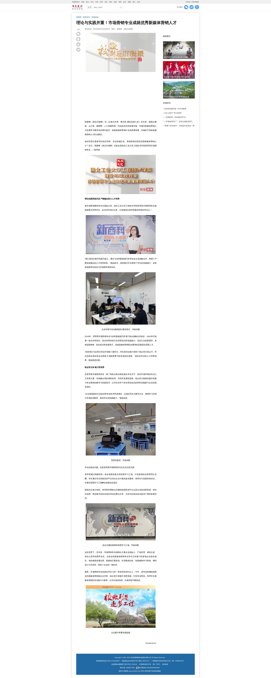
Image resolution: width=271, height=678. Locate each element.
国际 (120, 2)
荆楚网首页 (76, 2)
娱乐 (124, 2)
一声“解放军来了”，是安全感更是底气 (178, 121)
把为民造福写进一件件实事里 (175, 109)
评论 (92, 2)
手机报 (187, 2)
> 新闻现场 (94, 17)
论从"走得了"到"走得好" (173, 113)
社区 (106, 2)
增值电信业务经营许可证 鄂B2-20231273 (135, 661)
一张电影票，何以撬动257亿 (175, 117)
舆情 (101, 2)
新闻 (82, 2)
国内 (115, 2)
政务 (87, 2)
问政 (96, 2)
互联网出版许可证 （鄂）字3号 (149, 664)
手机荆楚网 (195, 2)
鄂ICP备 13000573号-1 (127, 667)
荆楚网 (78, 17)
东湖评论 (167, 103)
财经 (110, 2)
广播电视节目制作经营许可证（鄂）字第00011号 (167, 661)
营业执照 (165, 664)
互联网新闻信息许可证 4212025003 (108, 661)
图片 (134, 2)
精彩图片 (167, 36)
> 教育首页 (86, 17)
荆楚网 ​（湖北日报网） (125, 29)
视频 (129, 2)
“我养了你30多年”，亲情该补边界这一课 (179, 126)
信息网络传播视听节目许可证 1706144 (124, 664)
